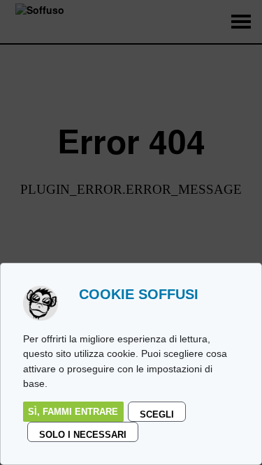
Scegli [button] (157, 414)
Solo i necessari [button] (82, 434)
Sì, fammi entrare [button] (73, 411)
